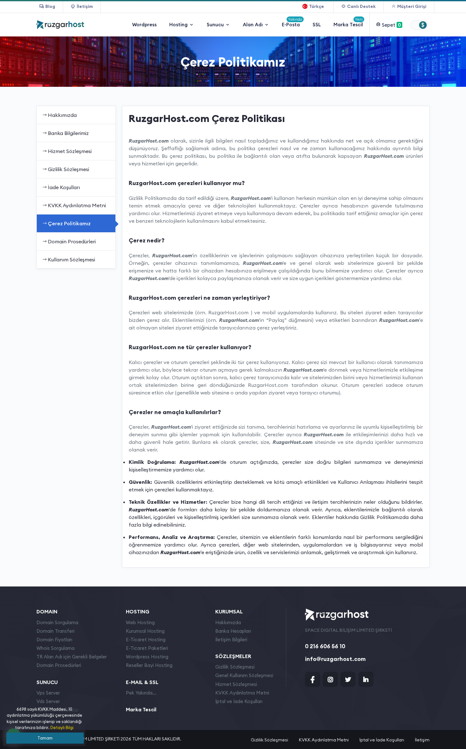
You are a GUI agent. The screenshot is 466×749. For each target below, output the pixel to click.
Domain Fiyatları (54, 640)
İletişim (422, 740)
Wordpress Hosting (147, 657)
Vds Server (48, 701)
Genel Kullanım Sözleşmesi (244, 675)
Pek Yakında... (141, 693)
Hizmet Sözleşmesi (70, 151)
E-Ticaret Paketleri (147, 648)
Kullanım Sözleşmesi (71, 259)
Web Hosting (140, 622)
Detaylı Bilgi (62, 727)
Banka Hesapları (233, 631)
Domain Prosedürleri (72, 241)
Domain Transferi (55, 631)
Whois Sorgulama (55, 648)
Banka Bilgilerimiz (68, 133)
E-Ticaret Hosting (145, 640)
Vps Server (48, 693)
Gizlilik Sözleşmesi (68, 169)
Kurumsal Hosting (145, 631)
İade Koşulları (64, 187)
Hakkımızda (62, 115)
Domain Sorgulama (57, 622)
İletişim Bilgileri (231, 640)
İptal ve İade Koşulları (238, 701)
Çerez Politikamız (69, 223)
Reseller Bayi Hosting (149, 665)
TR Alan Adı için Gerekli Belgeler (71, 657)
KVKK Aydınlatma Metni (77, 205)
